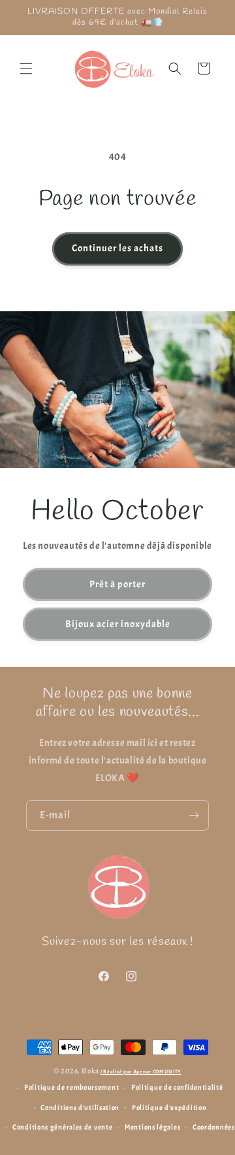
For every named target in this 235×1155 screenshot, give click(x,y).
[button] (26, 68)
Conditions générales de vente (62, 1127)
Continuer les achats (117, 248)
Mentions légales (152, 1127)
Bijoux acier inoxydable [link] (117, 623)
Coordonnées (214, 1127)
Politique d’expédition (169, 1107)
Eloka (90, 1070)
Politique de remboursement (71, 1087)
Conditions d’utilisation (79, 1107)
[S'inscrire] (194, 815)
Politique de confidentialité (177, 1087)
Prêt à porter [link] (117, 584)
